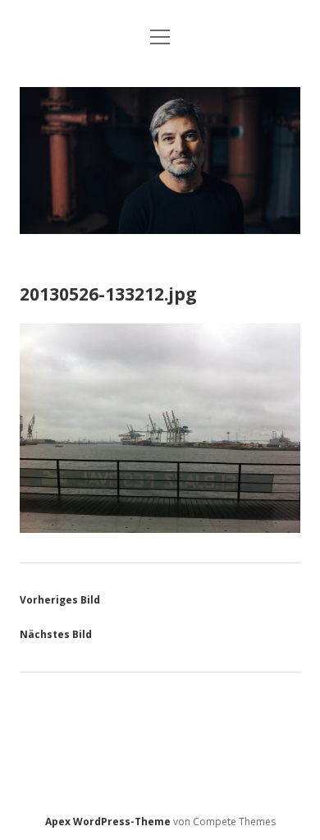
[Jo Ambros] (159, 229)
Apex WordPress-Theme (108, 822)
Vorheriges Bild (60, 600)
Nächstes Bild (56, 634)
